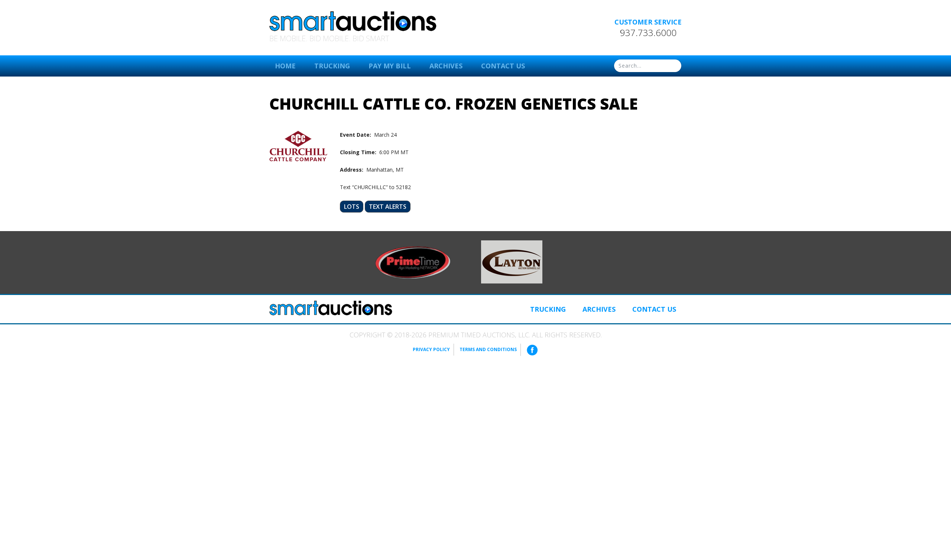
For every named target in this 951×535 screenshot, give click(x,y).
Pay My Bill (390, 65)
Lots (351, 206)
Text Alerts (387, 206)
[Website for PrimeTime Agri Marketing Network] (413, 262)
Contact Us (503, 65)
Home (285, 65)
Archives (445, 65)
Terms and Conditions (488, 349)
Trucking (332, 65)
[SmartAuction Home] (330, 308)
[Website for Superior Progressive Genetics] (511, 261)
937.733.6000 (648, 32)
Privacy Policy (431, 349)
